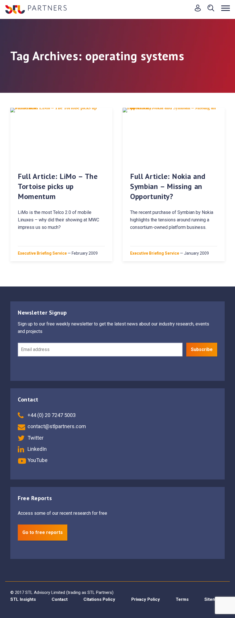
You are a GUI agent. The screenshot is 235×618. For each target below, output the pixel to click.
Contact (60, 599)
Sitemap (212, 599)
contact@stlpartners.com (56, 426)
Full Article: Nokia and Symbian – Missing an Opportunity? (167, 186)
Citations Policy (99, 599)
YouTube (37, 460)
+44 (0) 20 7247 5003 (51, 415)
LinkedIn (36, 449)
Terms (182, 599)
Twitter (35, 438)
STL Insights (23, 599)
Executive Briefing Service (42, 253)
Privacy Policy (145, 599)
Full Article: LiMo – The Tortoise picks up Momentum (58, 186)
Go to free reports (42, 532)
